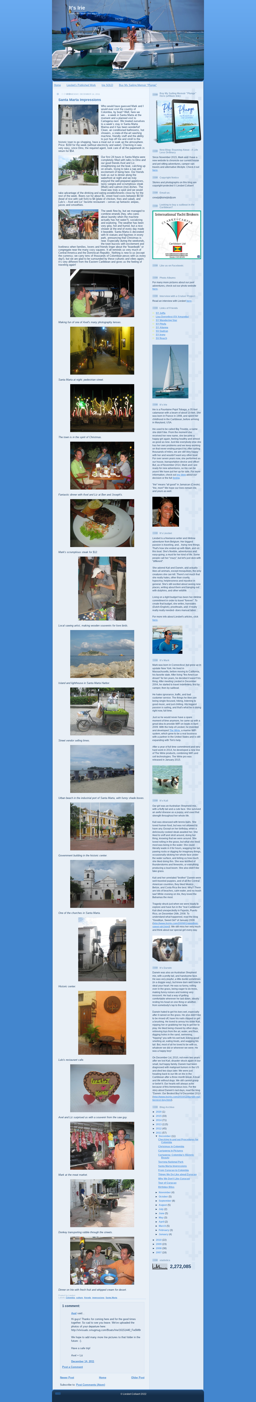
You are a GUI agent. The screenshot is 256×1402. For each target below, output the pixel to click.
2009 (159, 1244)
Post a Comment (72, 1366)
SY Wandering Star (166, 320)
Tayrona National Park (170, 1162)
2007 (159, 1252)
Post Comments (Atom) (90, 1384)
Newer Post (67, 1377)
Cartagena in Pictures (170, 1150)
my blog (181, 474)
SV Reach (161, 338)
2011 (159, 1132)
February (164, 1230)
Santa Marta (111, 1297)
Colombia (70, 1297)
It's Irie (77, 8)
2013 (159, 1124)
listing (176, 478)
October (164, 1196)
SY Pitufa (161, 324)
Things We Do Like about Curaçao (177, 1174)
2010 (159, 1240)
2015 (159, 1116)
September (165, 1200)
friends (87, 1297)
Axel (74, 1313)
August (163, 1205)
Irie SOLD (107, 85)
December (165, 1136)
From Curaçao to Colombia (173, 1170)
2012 (159, 1128)
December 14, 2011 (82, 1361)
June (162, 1213)
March (163, 1226)
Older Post (137, 1377)
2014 (159, 1120)
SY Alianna (162, 327)
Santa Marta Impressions (79, 100)
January (164, 1234)
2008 (159, 1248)
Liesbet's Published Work (81, 85)
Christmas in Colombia (171, 1146)
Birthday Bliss (166, 1187)
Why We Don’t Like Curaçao (174, 1178)
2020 (159, 1111)
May (161, 1217)
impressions (98, 1297)
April (162, 1221)
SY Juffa (160, 313)
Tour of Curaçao (167, 1182)
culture (79, 1297)
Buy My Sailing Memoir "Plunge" (138, 85)
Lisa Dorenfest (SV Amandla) (172, 316)
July (161, 1209)
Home (57, 85)
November (165, 1192)
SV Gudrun (162, 331)
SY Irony (160, 334)
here (155, 170)
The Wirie (174, 730)
